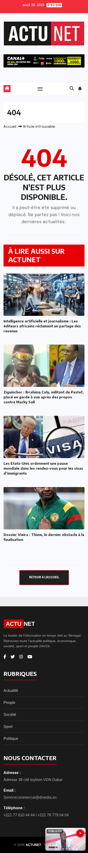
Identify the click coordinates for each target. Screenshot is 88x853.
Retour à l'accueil (44, 577)
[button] (72, 89)
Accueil (10, 127)
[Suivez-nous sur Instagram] (21, 657)
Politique (11, 739)
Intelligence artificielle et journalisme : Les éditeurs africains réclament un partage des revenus (42, 326)
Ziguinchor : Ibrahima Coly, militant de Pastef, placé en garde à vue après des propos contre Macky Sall (44, 397)
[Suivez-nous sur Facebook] (5, 657)
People (9, 703)
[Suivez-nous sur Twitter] (13, 657)
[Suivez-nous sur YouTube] (29, 657)
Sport (8, 727)
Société (10, 715)
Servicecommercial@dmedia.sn (30, 797)
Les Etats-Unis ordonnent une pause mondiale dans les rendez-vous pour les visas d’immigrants (43, 468)
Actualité (11, 691)
